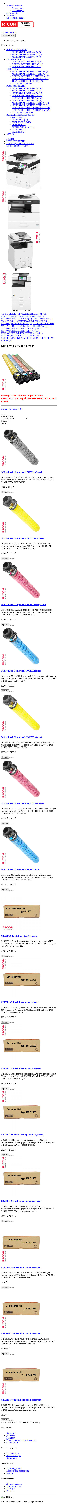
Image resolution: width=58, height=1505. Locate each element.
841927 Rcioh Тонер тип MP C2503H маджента (23, 604)
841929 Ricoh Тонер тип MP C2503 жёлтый (21, 737)
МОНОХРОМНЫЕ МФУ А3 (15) (27, 54)
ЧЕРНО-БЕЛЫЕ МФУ (16, 49)
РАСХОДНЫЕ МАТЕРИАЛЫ (20, 115)
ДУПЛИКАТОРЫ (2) (22, 83)
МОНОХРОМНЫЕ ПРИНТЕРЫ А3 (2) (30, 74)
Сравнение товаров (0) (11, 409)
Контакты (11, 1433)
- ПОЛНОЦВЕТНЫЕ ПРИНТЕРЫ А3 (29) (22, 334)
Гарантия (10, 1438)
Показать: (5, 421)
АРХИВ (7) (6, 340)
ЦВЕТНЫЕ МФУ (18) (36, 314)
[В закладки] (10, 492)
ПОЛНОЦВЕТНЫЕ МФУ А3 (20, 143)
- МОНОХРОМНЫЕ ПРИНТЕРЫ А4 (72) (26, 327)
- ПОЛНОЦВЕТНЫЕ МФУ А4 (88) (25, 322)
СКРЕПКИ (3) (18, 132)
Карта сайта (11, 1458)
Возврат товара (13, 1455)
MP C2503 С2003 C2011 (17, 146)
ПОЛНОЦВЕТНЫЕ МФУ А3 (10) (27, 64)
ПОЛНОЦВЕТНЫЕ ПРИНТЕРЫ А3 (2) (30, 78)
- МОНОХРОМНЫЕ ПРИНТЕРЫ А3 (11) (21, 329)
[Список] (2, 414)
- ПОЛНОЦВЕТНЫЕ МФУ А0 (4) (31, 326)
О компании (12, 1442)
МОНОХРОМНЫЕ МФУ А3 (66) (27, 91)
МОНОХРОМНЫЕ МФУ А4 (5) (26, 52)
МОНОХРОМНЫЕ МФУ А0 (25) (27, 93)
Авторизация (18, 10)
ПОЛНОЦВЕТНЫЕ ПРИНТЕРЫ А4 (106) (31, 107)
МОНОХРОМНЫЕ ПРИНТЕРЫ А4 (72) (30, 103)
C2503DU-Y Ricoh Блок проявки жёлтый (21, 1201)
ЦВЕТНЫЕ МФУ (14, 59)
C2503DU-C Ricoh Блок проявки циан (19, 1002)
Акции (9, 1473)
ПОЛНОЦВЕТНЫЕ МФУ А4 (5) (27, 62)
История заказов (14, 1486)
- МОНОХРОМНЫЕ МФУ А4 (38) (22, 317)
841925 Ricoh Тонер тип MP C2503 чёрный (21, 472)
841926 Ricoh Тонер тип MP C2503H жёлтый (22, 538)
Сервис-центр (12, 1453)
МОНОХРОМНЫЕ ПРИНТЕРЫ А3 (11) (30, 105)
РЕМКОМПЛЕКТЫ (15, 86)
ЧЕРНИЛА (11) (19, 124)
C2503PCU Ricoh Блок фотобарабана (19, 936)
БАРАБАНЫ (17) (20, 120)
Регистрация (17, 8)
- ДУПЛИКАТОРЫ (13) (21, 336)
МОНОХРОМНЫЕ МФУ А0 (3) (26, 57)
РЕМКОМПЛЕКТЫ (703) (29, 316)
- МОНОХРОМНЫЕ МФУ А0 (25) (30, 321)
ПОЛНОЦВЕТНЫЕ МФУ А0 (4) (27, 100)
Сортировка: (7, 416)
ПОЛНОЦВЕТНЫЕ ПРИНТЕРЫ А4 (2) (30, 76)
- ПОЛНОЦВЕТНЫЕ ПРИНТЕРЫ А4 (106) (21, 332)
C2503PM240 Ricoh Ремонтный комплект (21, 1333)
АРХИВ (10, 134)
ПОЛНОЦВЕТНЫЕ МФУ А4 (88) (27, 95)
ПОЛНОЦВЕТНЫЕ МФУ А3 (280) (28, 98)
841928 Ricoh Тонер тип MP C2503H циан (21, 671)
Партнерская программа (17, 1471)
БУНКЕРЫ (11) (19, 129)
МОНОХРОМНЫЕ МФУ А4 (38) (27, 88)
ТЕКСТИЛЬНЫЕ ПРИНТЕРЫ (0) (27, 81)
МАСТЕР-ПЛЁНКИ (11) (23, 127)
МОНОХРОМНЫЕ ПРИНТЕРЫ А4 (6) (30, 71)
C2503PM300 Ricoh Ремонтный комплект (21, 1400)
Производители (13, 1468)
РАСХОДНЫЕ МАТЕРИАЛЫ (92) (38, 338)
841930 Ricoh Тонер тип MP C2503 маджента (22, 803)
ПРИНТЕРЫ (12, 69)
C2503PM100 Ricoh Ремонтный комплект (21, 1267)
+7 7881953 (9, 33)
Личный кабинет (14, 1484)
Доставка (10, 1435)
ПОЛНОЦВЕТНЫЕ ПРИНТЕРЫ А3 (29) (31, 110)
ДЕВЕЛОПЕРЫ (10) (21, 122)
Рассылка (10, 1491)
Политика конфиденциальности (21, 1440)
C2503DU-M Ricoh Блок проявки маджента (22, 1135)
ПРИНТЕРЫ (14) (9, 316)
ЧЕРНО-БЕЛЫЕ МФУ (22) (13, 314)
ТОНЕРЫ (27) (18, 117)
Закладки (10, 1489)
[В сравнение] (13, 492)
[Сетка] (5, 414)
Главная (10, 139)
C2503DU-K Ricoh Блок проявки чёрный (21, 1068)
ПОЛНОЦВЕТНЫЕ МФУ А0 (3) (27, 66)
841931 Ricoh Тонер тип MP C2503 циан (20, 870)
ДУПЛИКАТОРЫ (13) (22, 112)
